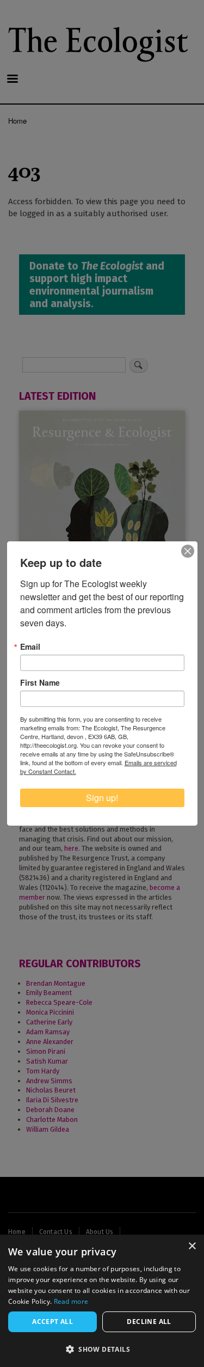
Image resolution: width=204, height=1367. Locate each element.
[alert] (102, 1301)
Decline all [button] (149, 1321)
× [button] (192, 1246)
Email (30, 646)
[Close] (187, 551)
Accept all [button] (52, 1321)
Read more (71, 1301)
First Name (40, 682)
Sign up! (102, 797)
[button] (102, 1349)
